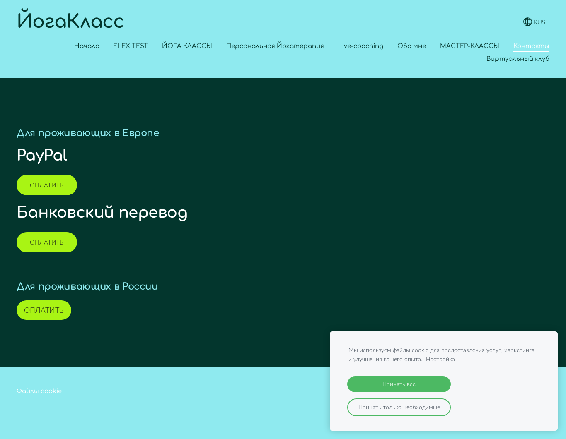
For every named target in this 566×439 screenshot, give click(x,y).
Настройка (440, 359)
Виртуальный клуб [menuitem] (517, 58)
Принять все (399, 384)
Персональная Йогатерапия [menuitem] (275, 46)
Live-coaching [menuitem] (360, 46)
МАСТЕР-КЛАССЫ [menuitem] (469, 46)
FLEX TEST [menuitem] (131, 46)
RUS (538, 22)
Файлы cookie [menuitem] (39, 391)
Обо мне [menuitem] (411, 46)
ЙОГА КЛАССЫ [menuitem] (187, 46)
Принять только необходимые (399, 407)
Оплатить (46, 185)
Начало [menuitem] (86, 46)
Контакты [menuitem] (531, 46)
